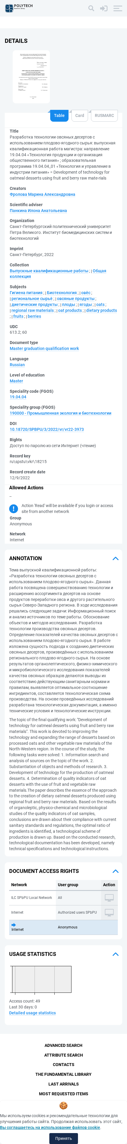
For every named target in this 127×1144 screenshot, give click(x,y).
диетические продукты (35, 304)
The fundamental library (63, 1074)
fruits (18, 316)
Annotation (25, 558)
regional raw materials (33, 310)
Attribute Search (63, 1055)
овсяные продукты (76, 298)
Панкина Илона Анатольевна (38, 210)
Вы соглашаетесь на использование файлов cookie (50, 1127)
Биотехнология (62, 292)
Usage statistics (32, 954)
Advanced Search (63, 1045)
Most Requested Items (63, 1093)
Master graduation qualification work (44, 348)
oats (100, 304)
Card (79, 115)
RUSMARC (104, 115)
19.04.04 (18, 397)
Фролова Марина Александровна (42, 194)
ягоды (85, 304)
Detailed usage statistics (32, 1013)
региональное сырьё (32, 298)
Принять (63, 1138)
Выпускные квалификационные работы (49, 270)
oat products (70, 310)
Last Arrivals (63, 1084)
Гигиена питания (26, 292)
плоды (68, 304)
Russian (17, 364)
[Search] (91, 8)
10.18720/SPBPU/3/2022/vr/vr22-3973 (47, 429)
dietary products (101, 310)
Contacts (63, 1064)
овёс (85, 292)
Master (16, 381)
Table (59, 115)
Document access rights (44, 871)
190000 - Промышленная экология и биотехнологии (60, 413)
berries (34, 316)
